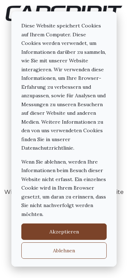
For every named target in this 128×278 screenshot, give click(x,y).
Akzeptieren (64, 231)
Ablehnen (64, 250)
